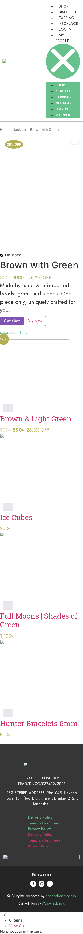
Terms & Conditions (44, 823)
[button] (63, 61)
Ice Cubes (16, 517)
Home (5, 130)
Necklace (68, 23)
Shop (63, 6)
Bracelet (68, 12)
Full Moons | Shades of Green (38, 620)
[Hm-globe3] (50, 884)
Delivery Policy (40, 817)
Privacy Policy (39, 829)
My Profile (65, 115)
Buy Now (34, 321)
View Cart (18, 925)
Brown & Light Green (35, 418)
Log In (65, 29)
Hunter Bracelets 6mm (39, 723)
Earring (66, 17)
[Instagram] (41, 884)
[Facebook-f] (33, 884)
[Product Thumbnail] (74, 142)
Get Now (12, 321)
